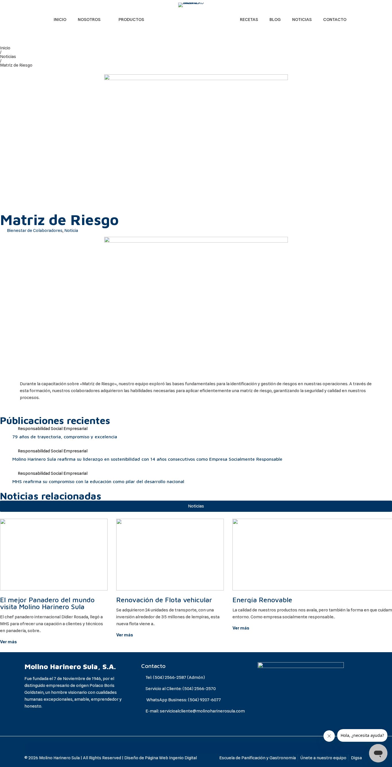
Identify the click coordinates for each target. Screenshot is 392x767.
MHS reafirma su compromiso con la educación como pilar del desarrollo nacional (98, 481)
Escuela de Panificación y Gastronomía (257, 757)
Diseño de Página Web (146, 757)
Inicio (5, 48)
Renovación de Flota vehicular (164, 600)
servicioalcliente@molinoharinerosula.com (202, 711)
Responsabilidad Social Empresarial (53, 428)
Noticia (71, 230)
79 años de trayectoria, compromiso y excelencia (64, 436)
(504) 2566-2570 (199, 688)
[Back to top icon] (196, 748)
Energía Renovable (262, 600)
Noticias (8, 56)
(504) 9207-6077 (204, 699)
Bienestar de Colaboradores (35, 230)
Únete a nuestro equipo (323, 757)
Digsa (356, 757)
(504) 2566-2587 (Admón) (179, 677)
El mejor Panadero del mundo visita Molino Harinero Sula (47, 603)
